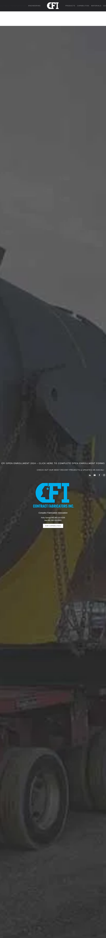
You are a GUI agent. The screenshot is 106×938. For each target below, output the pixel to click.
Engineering (34, 6)
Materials (96, 6)
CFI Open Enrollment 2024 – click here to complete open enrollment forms (53, 463)
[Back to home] (53, 5)
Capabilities (83, 6)
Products (70, 6)
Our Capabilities (53, 526)
